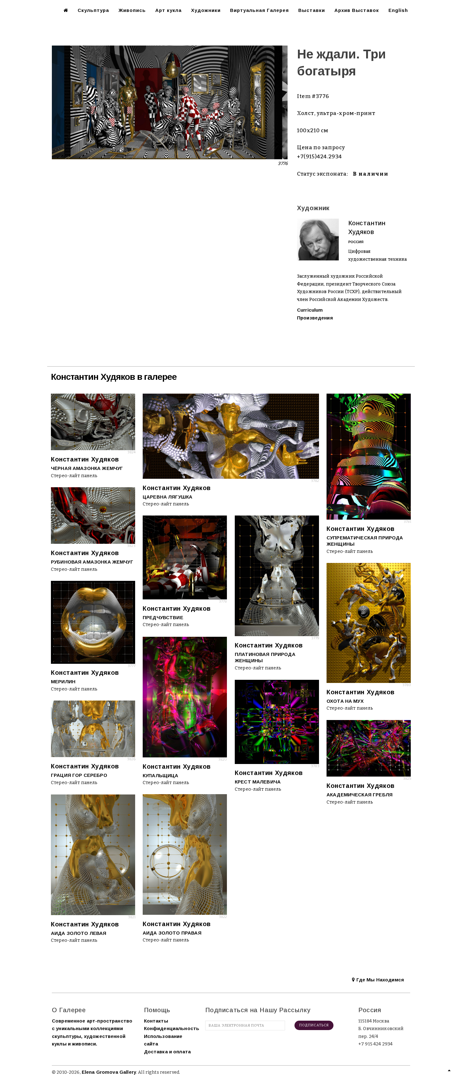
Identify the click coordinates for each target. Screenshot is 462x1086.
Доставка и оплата (167, 1051)
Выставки (311, 10)
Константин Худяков (85, 459)
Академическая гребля (360, 794)
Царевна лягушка (167, 496)
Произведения (315, 317)
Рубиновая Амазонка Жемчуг (92, 562)
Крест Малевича (258, 781)
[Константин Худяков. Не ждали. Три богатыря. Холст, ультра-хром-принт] (170, 102)
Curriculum (310, 310)
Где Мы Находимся (379, 979)
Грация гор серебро (79, 775)
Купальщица (161, 775)
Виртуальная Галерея (259, 10)
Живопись (132, 10)
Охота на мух (345, 701)
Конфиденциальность (172, 1028)
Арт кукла (168, 10)
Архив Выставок (356, 10)
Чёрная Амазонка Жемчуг (87, 468)
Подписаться (314, 1025)
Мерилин (63, 681)
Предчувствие (163, 617)
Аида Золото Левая (79, 933)
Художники (206, 10)
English (398, 10)
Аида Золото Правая (172, 933)
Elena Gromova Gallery (109, 1072)
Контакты (156, 1020)
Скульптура (93, 10)
